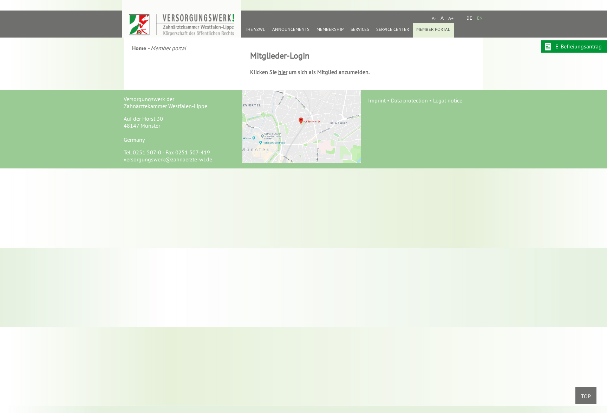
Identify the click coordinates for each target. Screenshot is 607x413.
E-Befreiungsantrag (578, 46)
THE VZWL (255, 29)
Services (360, 29)
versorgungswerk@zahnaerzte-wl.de (168, 159)
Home (139, 48)
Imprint (377, 100)
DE (469, 18)
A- (434, 18)
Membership (330, 29)
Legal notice (447, 100)
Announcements (290, 29)
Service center (392, 29)
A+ (450, 18)
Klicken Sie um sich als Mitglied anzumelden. (310, 71)
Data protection (409, 100)
